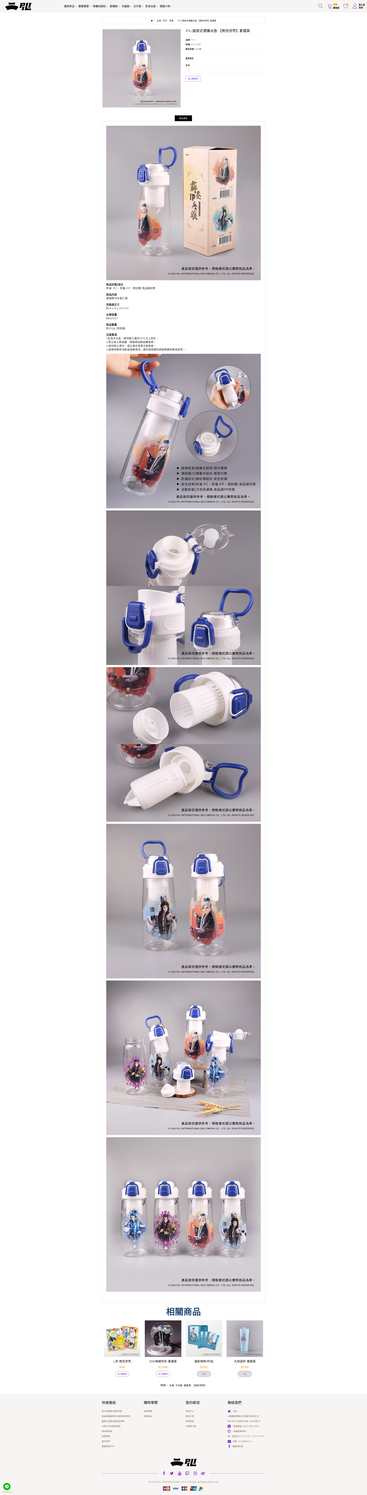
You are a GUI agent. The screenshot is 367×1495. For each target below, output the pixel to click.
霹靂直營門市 (108, 1446)
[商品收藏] (109, 1375)
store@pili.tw (245, 1441)
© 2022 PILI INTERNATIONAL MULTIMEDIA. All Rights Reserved (183, 1482)
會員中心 (190, 1411)
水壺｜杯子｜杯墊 (165, 20)
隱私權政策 (107, 1431)
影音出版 (150, 6)
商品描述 (183, 118)
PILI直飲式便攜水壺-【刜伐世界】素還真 (197, 20)
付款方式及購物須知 (111, 1426)
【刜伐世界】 (199, 1385)
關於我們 (106, 1441)
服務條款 (106, 1436)
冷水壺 (178, 1385)
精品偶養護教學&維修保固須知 (116, 1416)
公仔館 (137, 6)
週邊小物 (165, 6)
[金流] (183, 1488)
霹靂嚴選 (83, 6)
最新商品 (69, 6)
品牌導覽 (148, 1411)
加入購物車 (193, 78)
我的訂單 (190, 1416)
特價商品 (148, 1416)
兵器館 (125, 6)
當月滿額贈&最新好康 (112, 1411)
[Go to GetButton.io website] (6, 1492)
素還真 (187, 1385)
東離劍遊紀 (99, 6)
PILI (193, 40)
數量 (188, 65)
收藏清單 (190, 1421)
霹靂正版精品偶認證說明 (113, 1421)
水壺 (171, 1385)
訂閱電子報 (191, 1426)
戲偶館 (114, 6)
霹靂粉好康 (238, 1446)
